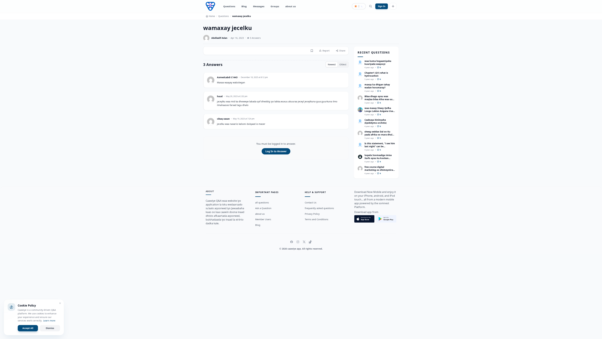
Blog (244, 6)
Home (212, 16)
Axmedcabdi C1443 (227, 77)
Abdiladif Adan (219, 37)
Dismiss (50, 328)
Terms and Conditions (316, 219)
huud (220, 96)
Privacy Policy (312, 213)
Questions (229, 6)
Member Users (263, 219)
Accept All (27, 328)
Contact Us (310, 202)
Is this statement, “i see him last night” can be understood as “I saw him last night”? (379, 148)
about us (290, 6)
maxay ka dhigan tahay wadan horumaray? (377, 86)
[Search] (370, 6)
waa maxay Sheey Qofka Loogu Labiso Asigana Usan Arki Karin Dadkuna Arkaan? (379, 113)
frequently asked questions (319, 208)
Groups (275, 6)
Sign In (381, 6)
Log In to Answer (276, 151)
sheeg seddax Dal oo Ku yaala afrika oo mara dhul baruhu (378, 134)
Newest (332, 64)
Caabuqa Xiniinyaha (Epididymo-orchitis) (375, 121)
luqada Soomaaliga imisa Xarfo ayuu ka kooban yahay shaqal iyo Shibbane (378, 158)
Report (326, 50)
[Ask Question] (393, 6)
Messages (258, 6)
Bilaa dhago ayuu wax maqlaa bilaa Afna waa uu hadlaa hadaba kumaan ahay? (378, 101)
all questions (262, 202)
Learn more (49, 320)
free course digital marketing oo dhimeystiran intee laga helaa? (379, 170)
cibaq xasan (223, 118)
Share (342, 50)
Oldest (342, 64)
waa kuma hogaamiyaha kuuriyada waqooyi (377, 62)
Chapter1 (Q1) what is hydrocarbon (376, 74)
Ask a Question (263, 208)
